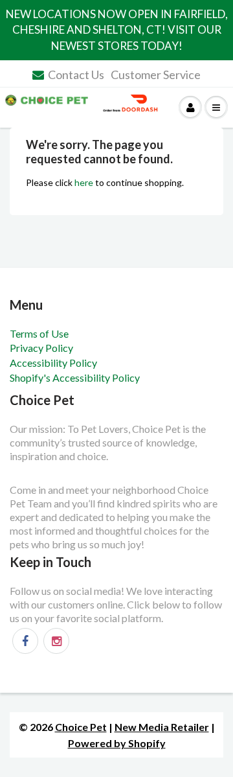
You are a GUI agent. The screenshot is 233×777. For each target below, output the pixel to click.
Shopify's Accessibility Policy (75, 377)
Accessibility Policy (53, 362)
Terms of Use (39, 333)
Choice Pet (81, 727)
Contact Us (76, 74)
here (83, 182)
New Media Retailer (162, 727)
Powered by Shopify (117, 743)
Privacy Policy (41, 348)
